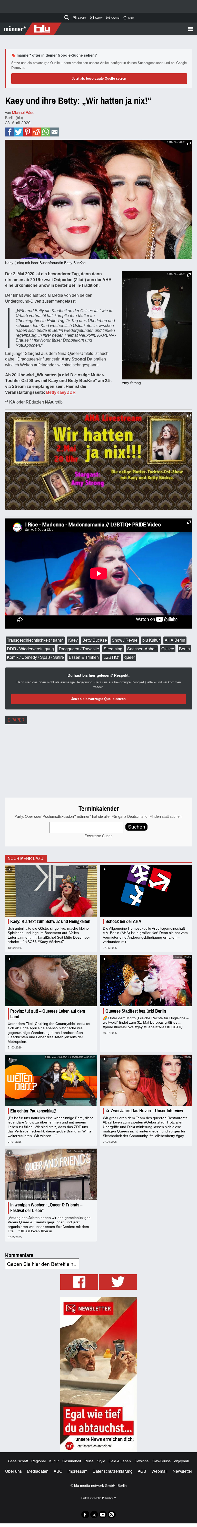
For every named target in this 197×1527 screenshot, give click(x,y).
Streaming (113, 649)
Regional (38, 1461)
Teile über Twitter (18, 132)
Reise (89, 1461)
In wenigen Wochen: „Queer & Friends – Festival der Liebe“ (46, 1208)
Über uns (13, 1471)
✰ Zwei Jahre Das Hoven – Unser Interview (144, 1110)
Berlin (184, 649)
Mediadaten (37, 1471)
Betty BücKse (94, 640)
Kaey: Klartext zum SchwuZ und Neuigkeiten (50, 921)
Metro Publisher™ (105, 1498)
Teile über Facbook (9, 132)
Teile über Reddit (36, 132)
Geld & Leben (120, 1461)
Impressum (77, 1471)
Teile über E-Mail (54, 132)
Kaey (73, 640)
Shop (128, 18)
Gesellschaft (18, 1461)
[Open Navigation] (127, 29)
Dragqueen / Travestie (79, 649)
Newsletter (182, 1471)
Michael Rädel (23, 112)
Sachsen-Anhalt (141, 649)
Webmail (159, 1471)
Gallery (96, 18)
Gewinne (141, 1461)
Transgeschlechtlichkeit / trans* (35, 640)
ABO (58, 1471)
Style (101, 1461)
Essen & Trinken (84, 657)
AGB (142, 1471)
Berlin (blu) (14, 117)
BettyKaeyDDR (61, 392)
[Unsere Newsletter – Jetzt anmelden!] (98, 1374)
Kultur (54, 1461)
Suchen (136, 827)
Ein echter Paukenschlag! (33, 1111)
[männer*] (31, 29)
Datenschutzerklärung (113, 1471)
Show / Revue (124, 640)
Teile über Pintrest (27, 132)
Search (66, 16)
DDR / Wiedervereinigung (30, 649)
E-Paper (79, 18)
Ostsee (167, 649)
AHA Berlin (175, 640)
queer (129, 657)
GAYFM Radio (112, 18)
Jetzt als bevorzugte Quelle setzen (99, 78)
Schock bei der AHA (123, 921)
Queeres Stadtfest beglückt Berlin (135, 1011)
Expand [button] (189, 275)
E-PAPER (16, 720)
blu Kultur (151, 640)
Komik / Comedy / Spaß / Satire (35, 657)
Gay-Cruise (161, 1461)
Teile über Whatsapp (45, 132)
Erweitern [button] (189, 143)
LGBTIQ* (111, 657)
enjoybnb (181, 1461)
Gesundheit (71, 1461)
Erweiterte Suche (98, 835)
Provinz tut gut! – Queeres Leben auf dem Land (47, 1014)
